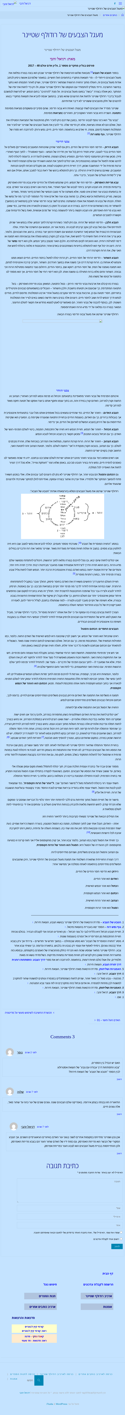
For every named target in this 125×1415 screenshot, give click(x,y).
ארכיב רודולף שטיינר (98, 1296)
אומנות (107, 1307)
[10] (88, 832)
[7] (43, 737)
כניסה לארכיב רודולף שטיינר (57, 1374)
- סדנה (28, 1336)
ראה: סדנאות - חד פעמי (34, 1340)
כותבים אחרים (110, 15)
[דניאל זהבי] (10, 3)
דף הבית (107, 1273)
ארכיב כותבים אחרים (42, 1307)
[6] (35, 666)
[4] (80, 543)
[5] (74, 573)
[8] (8, 737)
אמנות (13, 1379)
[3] (82, 433)
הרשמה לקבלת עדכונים (98, 1284)
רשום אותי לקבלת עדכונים (106, 1239)
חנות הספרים (47, 1296)
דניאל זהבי (25, 3)
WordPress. (56, 1404)
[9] (93, 791)
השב (119, 1079)
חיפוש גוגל (50, 1284)
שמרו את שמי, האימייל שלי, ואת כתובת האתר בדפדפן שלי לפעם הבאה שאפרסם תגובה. (76, 1232)
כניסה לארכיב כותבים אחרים (96, 1374)
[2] (88, 133)
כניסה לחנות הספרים (22, 1374)
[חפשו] (38, 1380)
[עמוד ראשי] (122, 15)
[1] (91, 72)
